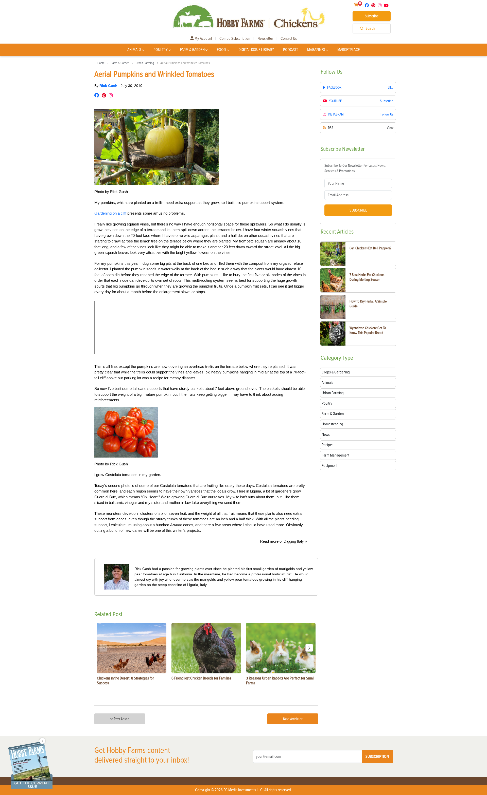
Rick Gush (108, 86)
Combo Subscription (234, 38)
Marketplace (348, 49)
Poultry (160, 49)
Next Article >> (293, 719)
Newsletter (265, 38)
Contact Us (289, 38)
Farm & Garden (192, 49)
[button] (309, 648)
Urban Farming (145, 63)
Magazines (316, 49)
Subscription (377, 756)
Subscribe (371, 16)
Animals (134, 49)
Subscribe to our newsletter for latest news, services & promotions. (355, 168)
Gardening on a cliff (110, 213)
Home (101, 63)
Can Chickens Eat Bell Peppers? (370, 248)
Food (221, 49)
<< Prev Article (119, 719)
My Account (203, 38)
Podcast (290, 49)
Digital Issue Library (256, 49)
